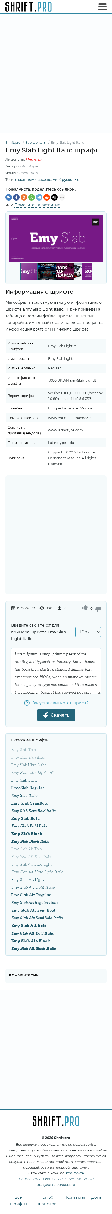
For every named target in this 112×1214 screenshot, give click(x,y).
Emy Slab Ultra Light (28, 764)
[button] (98, 238)
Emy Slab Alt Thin (26, 848)
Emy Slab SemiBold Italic (33, 810)
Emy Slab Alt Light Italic (33, 886)
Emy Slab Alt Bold (28, 925)
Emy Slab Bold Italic (29, 825)
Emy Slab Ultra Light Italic (33, 772)
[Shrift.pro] (28, 7)
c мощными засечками (36, 179)
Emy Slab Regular (27, 787)
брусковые (69, 179)
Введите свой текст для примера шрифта (38, 632)
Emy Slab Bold (25, 818)
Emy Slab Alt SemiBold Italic (37, 917)
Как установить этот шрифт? (60, 702)
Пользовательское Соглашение (46, 1179)
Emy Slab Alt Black (30, 940)
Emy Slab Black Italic (30, 841)
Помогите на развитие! (37, 204)
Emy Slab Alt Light (27, 879)
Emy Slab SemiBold (29, 802)
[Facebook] (16, 197)
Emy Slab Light (24, 779)
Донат (97, 1197)
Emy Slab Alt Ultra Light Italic (37, 871)
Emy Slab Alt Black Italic (33, 948)
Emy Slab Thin (23, 749)
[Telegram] (39, 197)
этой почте (74, 1173)
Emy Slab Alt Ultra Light (31, 864)
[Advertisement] (56, 73)
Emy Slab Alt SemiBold (33, 909)
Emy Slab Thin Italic (28, 756)
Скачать (60, 715)
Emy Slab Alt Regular (31, 894)
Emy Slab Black (26, 833)
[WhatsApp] (31, 197)
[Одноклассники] (24, 197)
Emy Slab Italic (24, 795)
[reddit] (46, 197)
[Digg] (54, 197)
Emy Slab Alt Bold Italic (32, 932)
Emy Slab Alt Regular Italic (34, 902)
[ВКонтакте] (8, 197)
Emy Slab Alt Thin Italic (31, 856)
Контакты (75, 1197)
